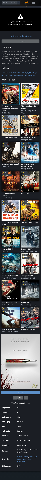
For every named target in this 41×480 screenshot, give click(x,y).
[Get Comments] (26, 398)
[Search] (18, 2)
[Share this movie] (20, 398)
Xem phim (20, 392)
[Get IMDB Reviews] (15, 398)
